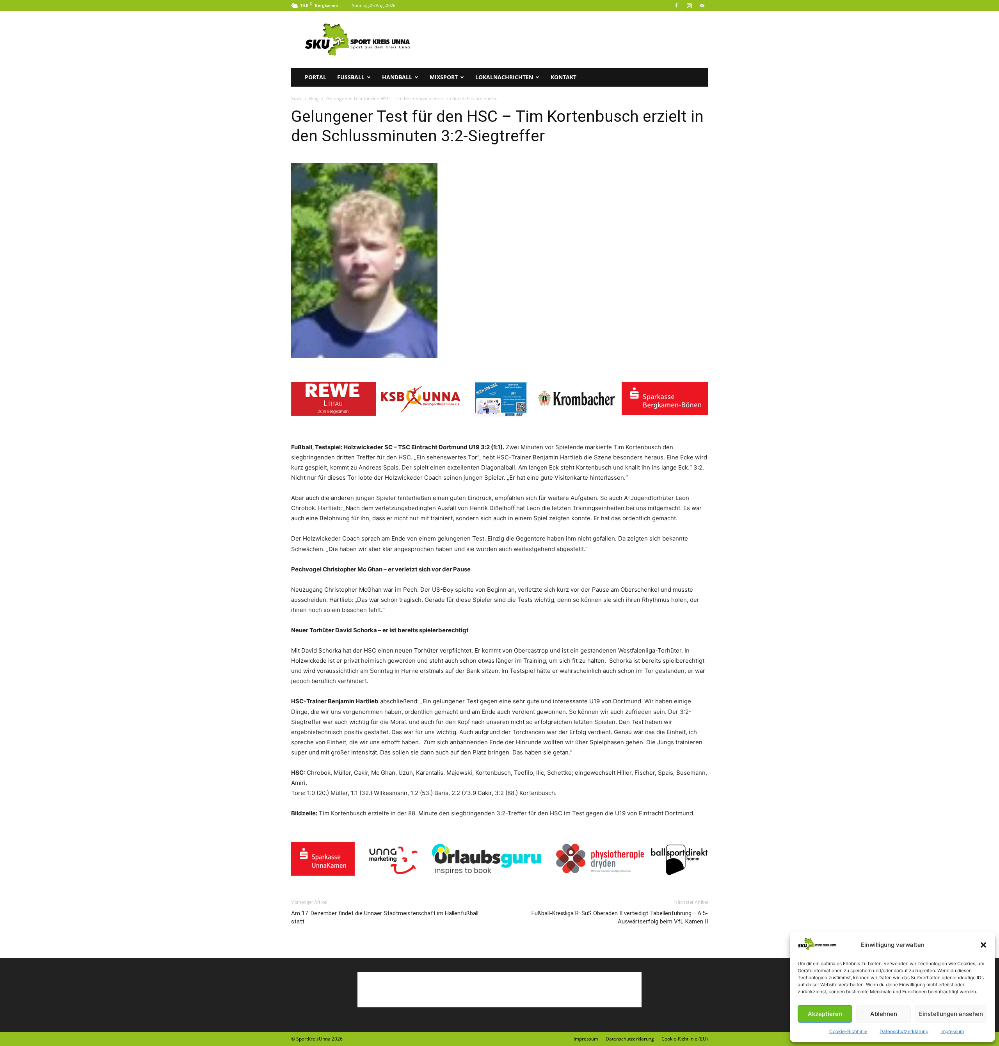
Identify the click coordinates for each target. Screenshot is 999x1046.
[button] (983, 945)
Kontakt (563, 77)
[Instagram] (689, 5)
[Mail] (702, 5)
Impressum (952, 1031)
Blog (314, 98)
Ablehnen (883, 1014)
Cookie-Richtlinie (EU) (684, 1038)
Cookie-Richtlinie (848, 1031)
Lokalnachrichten (504, 77)
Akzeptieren (825, 1014)
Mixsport (444, 77)
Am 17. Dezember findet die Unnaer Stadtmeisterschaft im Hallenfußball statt (384, 917)
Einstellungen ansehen (951, 1014)
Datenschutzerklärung (904, 1031)
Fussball (350, 77)
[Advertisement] (566, 39)
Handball (397, 77)
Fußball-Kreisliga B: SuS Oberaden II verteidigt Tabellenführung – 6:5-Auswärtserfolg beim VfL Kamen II (619, 917)
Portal (315, 77)
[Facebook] (676, 5)
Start (296, 98)
